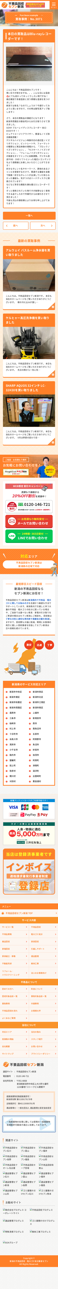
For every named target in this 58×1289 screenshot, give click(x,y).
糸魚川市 (14, 739)
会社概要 (6, 1046)
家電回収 (6, 948)
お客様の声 (36, 1010)
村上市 (13, 728)
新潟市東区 (15, 696)
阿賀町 (36, 760)
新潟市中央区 (16, 691)
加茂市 (36, 754)
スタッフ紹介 (37, 1039)
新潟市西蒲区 (16, 707)
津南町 (36, 765)
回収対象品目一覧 (10, 996)
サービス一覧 (8, 927)
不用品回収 (36, 927)
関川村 (13, 776)
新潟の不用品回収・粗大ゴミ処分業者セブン (29, 1261)
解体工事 (35, 963)
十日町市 (14, 733)
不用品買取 (7, 934)
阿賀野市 (37, 739)
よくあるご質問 (9, 1018)
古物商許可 (11, 1103)
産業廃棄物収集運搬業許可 (18, 1096)
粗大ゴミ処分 (37, 934)
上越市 (36, 712)
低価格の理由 (8, 1039)
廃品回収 (6, 941)
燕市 (35, 723)
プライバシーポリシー (40, 1053)
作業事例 (35, 1003)
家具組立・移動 (9, 956)
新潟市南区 (38, 707)
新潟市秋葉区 (16, 702)
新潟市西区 (38, 691)
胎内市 (13, 754)
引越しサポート (38, 948)
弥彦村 (13, 770)
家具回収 (35, 941)
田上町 (13, 765)
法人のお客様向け (39, 973)
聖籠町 (13, 760)
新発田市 (37, 718)
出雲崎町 (37, 776)
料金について (37, 988)
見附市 (13, 744)
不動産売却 (7, 963)
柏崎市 (13, 723)
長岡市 (13, 712)
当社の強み (36, 1031)
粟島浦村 (37, 781)
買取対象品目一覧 (39, 996)
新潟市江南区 (39, 702)
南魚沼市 (37, 728)
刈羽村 (13, 781)
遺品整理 (35, 956)
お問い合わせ (37, 1046)
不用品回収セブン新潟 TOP (19, 913)
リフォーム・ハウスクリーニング (10, 973)
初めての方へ (8, 988)
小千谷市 (14, 749)
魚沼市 (36, 744)
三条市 (13, 718)
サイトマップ (8, 1053)
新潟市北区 (38, 696)
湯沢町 (36, 770)
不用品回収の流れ (10, 1010)
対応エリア (7, 1031)
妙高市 (36, 749)
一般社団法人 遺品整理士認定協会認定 (34, 1107)
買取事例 (6, 1003)
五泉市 (36, 733)
